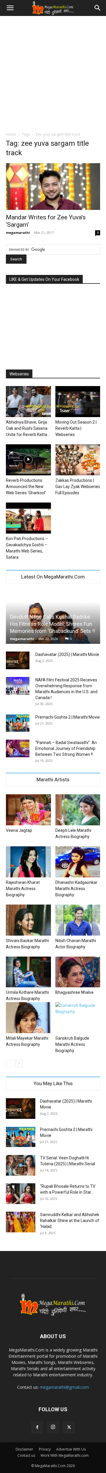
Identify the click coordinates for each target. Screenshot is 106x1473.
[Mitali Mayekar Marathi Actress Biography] (28, 1017)
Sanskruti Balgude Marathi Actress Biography (72, 1044)
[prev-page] (9, 1063)
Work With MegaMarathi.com (65, 1455)
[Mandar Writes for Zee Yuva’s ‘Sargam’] (53, 186)
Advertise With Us (71, 1449)
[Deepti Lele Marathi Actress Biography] (77, 809)
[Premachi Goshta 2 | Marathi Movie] (17, 723)
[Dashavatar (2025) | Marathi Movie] (17, 660)
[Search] (98, 8)
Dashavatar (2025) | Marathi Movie (67, 654)
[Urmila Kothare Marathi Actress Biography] (28, 972)
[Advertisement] (53, 72)
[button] (10, 8)
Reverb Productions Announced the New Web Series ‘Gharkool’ (26, 486)
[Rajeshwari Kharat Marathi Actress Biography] (28, 861)
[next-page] (19, 1063)
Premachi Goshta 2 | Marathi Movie (67, 717)
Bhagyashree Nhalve (74, 992)
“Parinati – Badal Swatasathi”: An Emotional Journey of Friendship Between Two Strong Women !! (66, 748)
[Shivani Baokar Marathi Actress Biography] (28, 920)
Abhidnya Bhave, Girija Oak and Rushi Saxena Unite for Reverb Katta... (28, 428)
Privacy (45, 1449)
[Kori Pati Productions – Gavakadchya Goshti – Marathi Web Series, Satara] (28, 518)
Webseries (19, 374)
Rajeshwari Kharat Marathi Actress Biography (23, 888)
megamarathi (18, 232)
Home (11, 134)
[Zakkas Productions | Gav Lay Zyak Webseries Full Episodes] (77, 459)
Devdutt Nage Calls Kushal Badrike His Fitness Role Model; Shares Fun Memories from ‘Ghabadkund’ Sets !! (52, 624)
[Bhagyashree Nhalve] (77, 972)
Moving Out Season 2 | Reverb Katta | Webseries (76, 428)
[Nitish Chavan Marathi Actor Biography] (77, 920)
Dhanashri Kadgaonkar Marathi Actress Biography (76, 888)
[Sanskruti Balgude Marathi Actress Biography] (77, 1017)
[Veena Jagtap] (28, 809)
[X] (69, 1427)
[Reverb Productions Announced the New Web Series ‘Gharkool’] (28, 459)
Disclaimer (24, 1449)
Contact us (26, 1455)
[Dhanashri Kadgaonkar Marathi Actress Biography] (77, 861)
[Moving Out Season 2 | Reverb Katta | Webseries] (77, 401)
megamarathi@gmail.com (64, 1387)
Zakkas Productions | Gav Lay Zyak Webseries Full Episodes (77, 486)
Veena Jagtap (19, 830)
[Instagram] (53, 1427)
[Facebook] (37, 1427)
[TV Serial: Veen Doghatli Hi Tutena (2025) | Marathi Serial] (20, 1165)
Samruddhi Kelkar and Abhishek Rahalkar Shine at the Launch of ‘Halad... (69, 1220)
